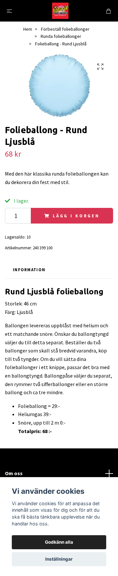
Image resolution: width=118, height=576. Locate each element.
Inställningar (59, 559)
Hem (27, 29)
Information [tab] (29, 269)
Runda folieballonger (61, 36)
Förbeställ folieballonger (65, 29)
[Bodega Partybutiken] (60, 11)
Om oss (14, 473)
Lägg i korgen (76, 215)
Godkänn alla (59, 542)
